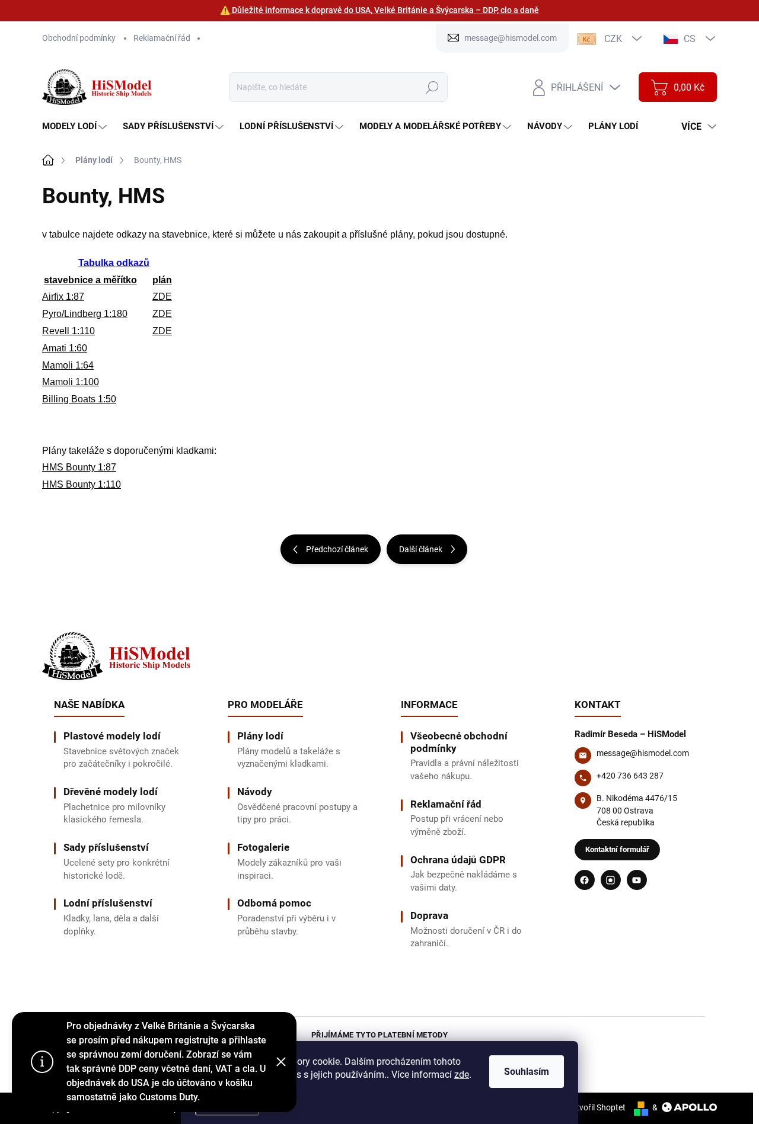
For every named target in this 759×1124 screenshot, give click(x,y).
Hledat (432, 87)
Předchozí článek (337, 549)
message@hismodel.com (643, 753)
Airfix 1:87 (63, 297)
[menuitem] (76, 126)
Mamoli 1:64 (68, 365)
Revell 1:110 (68, 331)
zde (461, 1074)
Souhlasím (526, 1071)
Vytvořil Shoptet (596, 1107)
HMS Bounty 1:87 (79, 467)
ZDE (162, 297)
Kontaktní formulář (617, 849)
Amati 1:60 (64, 348)
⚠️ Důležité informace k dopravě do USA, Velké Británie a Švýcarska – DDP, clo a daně (379, 10)
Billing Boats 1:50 (79, 399)
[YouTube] (637, 880)
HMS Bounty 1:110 (81, 484)
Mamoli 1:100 (70, 382)
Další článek (420, 549)
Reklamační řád (161, 38)
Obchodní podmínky (79, 38)
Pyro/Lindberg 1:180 (84, 314)
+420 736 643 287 (630, 775)
